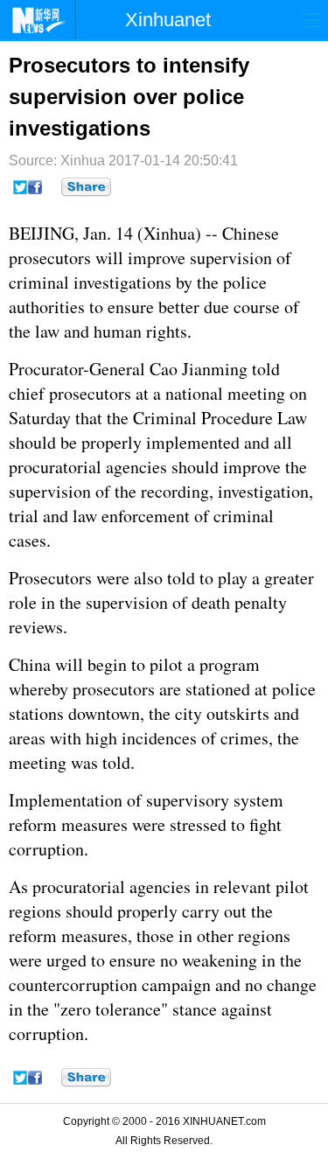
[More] (86, 187)
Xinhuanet (168, 20)
